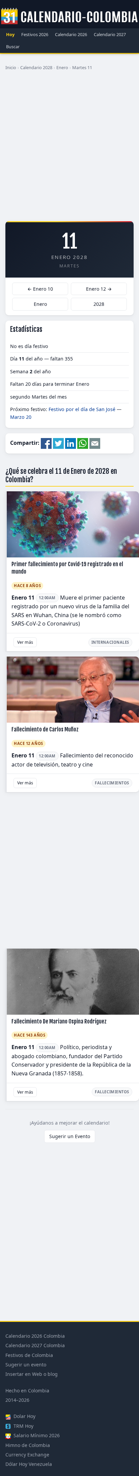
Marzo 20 (20, 417)
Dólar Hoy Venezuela (28, 1464)
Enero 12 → (99, 289)
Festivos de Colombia (29, 1355)
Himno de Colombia (27, 1445)
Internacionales (110, 642)
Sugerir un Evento (69, 1136)
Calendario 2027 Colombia (35, 1345)
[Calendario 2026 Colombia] (69, 16)
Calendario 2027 (110, 34)
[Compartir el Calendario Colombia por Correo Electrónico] (94, 443)
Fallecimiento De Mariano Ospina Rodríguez (59, 1021)
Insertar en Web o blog (31, 1374)
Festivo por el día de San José (82, 409)
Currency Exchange (27, 1454)
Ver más (25, 642)
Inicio (10, 67)
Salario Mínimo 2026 (36, 1435)
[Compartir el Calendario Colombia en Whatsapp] (82, 443)
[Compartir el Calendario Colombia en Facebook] (46, 443)
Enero (62, 67)
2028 (98, 304)
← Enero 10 (40, 289)
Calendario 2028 (36, 67)
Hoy (10, 34)
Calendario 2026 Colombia (35, 1336)
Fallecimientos (112, 782)
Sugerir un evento (25, 1364)
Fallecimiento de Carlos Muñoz (45, 729)
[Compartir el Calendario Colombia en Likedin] (70, 443)
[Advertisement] (69, 148)
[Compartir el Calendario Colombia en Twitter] (58, 443)
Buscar (13, 47)
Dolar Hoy (23, 1416)
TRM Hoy (22, 1426)
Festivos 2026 (34, 34)
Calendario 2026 (71, 34)
